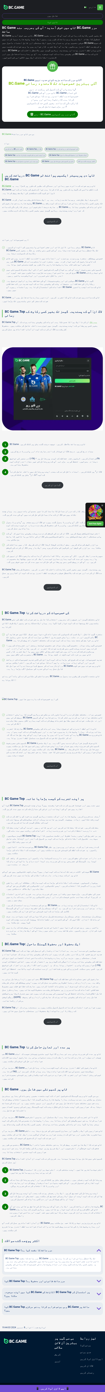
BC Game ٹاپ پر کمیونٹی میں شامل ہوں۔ (58, 161)
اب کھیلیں (52, 221)
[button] (90, 7)
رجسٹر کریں (87, 1372)
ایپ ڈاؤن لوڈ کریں (91, 1359)
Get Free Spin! (95, 523)
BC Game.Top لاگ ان (34, 149)
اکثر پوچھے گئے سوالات (86, 161)
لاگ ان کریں (86, 1365)
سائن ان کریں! (52, 485)
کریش (58, 1354)
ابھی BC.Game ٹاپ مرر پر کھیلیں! (54, 114)
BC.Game (6, 134)
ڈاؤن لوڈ (52, 22)
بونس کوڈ (85, 1345)
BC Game (6, 186)
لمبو (58, 1361)
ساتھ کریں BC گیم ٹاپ (13, 149)
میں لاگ (93, 322)
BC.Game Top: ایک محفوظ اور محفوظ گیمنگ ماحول (68, 155)
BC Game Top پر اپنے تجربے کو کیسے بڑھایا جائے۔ (25, 155)
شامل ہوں (52, 16)
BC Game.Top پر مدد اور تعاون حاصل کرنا (21, 161)
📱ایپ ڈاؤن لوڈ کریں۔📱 (52, 1388)
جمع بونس (85, 1352)
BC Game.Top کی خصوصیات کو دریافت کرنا (62, 149)
